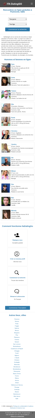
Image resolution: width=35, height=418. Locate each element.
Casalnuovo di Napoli (17, 348)
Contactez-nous (21, 408)
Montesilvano (17, 346)
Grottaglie (17, 362)
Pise (17, 335)
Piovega (17, 387)
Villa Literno (17, 396)
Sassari (17, 342)
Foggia (17, 326)
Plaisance (17, 337)
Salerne (17, 328)
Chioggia (16, 351)
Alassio (17, 391)
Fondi (16, 353)
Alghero (17, 355)
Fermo (17, 376)
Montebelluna (17, 369)
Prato (16, 323)
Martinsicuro (16, 394)
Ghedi (17, 382)
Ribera (17, 378)
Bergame (16, 332)
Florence (16, 319)
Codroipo (16, 389)
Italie (17, 398)
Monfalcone (17, 367)
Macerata (17, 364)
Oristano (16, 360)
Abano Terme (17, 373)
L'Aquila (17, 357)
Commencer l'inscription (17, 308)
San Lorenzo (16, 344)
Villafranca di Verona (17, 385)
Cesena (17, 339)
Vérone (17, 321)
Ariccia (17, 380)
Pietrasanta (17, 371)
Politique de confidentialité (20, 406)
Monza (17, 330)
